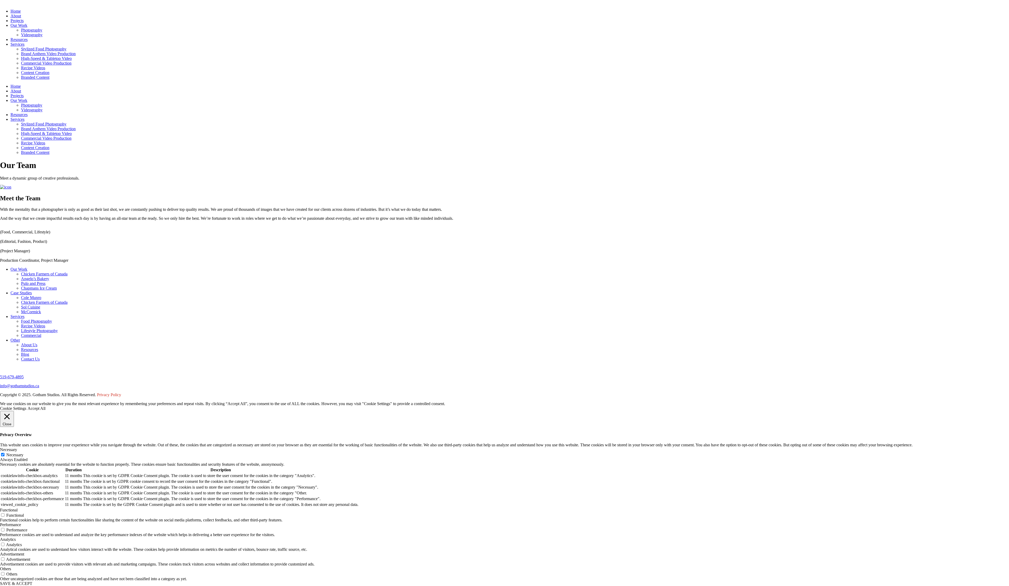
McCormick (31, 312)
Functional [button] (9, 510)
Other (15, 340)
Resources (19, 39)
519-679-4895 (12, 377)
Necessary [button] (8, 449)
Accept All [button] (36, 408)
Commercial (31, 335)
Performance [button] (10, 524)
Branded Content (35, 77)
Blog (25, 354)
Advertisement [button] (12, 554)
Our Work (19, 25)
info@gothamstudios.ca (19, 386)
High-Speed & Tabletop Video (46, 58)
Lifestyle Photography (39, 330)
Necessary (14, 455)
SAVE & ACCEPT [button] (16, 583)
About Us (29, 345)
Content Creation (35, 72)
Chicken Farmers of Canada (44, 274)
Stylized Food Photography (43, 49)
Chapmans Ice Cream (39, 288)
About (16, 16)
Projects (17, 20)
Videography (32, 35)
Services (17, 44)
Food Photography (36, 321)
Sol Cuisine (30, 307)
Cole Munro (31, 297)
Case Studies (21, 293)
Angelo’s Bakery (35, 278)
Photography (31, 30)
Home (16, 11)
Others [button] (5, 569)
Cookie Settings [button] (13, 408)
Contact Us (30, 359)
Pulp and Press (33, 283)
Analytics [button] (8, 539)
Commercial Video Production (46, 63)
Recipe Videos (33, 68)
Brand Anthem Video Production (48, 53)
